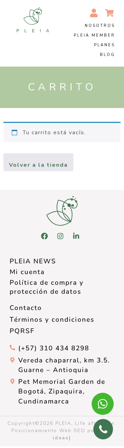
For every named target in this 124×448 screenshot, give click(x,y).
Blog (107, 54)
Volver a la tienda (38, 165)
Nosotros (100, 25)
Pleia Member (94, 35)
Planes (104, 45)
